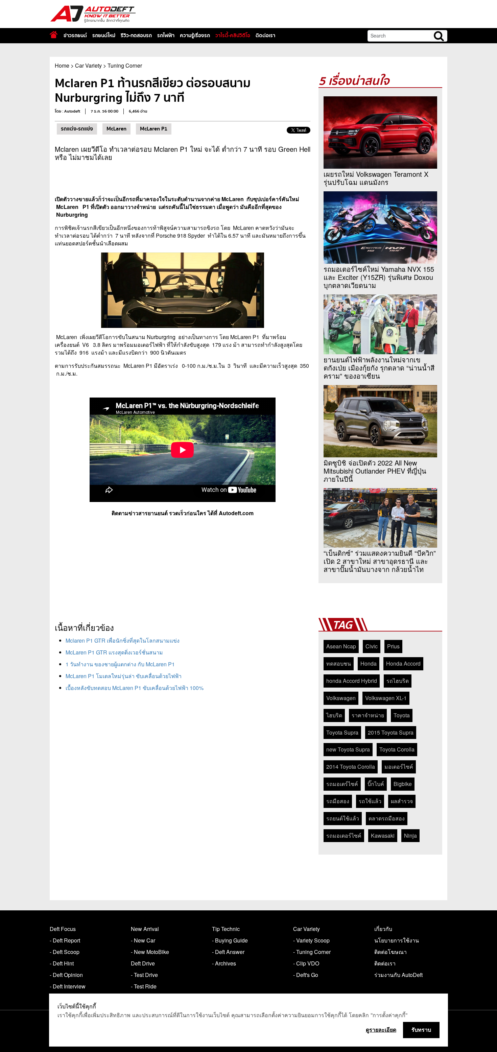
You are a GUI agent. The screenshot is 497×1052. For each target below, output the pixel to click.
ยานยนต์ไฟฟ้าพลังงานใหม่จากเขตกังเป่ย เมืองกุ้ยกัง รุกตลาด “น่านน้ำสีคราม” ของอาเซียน (379, 368)
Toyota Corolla (397, 749)
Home (62, 65)
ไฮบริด (334, 715)
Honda (368, 663)
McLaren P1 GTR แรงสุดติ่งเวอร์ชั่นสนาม (114, 652)
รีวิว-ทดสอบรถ (136, 35)
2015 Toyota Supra (390, 732)
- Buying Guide (230, 940)
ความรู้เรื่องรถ (195, 35)
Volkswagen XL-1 (386, 698)
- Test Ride (144, 986)
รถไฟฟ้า (165, 35)
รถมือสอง (337, 801)
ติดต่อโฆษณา (390, 952)
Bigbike (403, 784)
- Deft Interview (68, 986)
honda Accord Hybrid (351, 681)
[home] (53, 34)
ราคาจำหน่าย (368, 715)
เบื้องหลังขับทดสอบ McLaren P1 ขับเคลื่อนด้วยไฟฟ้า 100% (135, 688)
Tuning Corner (125, 65)
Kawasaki (383, 835)
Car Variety (88, 65)
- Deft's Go (305, 975)
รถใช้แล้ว (370, 801)
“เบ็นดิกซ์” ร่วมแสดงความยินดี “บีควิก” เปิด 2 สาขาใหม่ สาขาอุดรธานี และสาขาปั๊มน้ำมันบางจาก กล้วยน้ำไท (380, 561)
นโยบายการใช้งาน (396, 940)
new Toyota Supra (348, 749)
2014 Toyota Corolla (350, 766)
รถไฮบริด (397, 681)
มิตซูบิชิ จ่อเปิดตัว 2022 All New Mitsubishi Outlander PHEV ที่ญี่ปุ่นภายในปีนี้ (375, 471)
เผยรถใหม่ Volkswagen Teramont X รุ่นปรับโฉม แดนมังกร (376, 178)
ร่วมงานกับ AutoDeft (398, 975)
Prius (393, 646)
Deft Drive (143, 963)
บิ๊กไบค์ (376, 784)
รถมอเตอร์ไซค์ (343, 835)
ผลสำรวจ (402, 801)
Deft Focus (63, 929)
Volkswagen (341, 698)
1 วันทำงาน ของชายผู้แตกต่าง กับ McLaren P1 (120, 664)
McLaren (116, 128)
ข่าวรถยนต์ (75, 35)
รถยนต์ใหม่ (103, 35)
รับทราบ (421, 1029)
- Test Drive (144, 975)
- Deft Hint (62, 963)
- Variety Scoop (311, 940)
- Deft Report (65, 940)
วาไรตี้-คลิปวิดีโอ (232, 35)
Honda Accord (403, 663)
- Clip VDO (306, 963)
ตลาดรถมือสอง (387, 818)
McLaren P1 (153, 128)
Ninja (410, 835)
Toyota (402, 715)
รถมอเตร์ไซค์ (342, 784)
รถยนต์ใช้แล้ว (342, 818)
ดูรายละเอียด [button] (381, 1029)
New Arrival (145, 929)
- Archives (224, 963)
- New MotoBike (150, 952)
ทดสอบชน (338, 663)
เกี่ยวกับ (383, 929)
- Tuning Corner (312, 952)
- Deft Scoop (64, 952)
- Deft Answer (228, 952)
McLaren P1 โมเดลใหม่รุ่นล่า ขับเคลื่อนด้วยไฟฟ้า (124, 676)
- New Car (143, 940)
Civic (371, 646)
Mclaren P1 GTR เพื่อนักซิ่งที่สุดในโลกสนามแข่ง (123, 640)
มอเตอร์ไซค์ (398, 766)
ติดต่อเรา (265, 35)
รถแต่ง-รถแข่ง (77, 128)
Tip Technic (226, 929)
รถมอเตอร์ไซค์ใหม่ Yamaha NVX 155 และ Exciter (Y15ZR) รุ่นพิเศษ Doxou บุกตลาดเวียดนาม (379, 277)
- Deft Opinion (66, 975)
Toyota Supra (342, 732)
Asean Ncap (341, 646)
